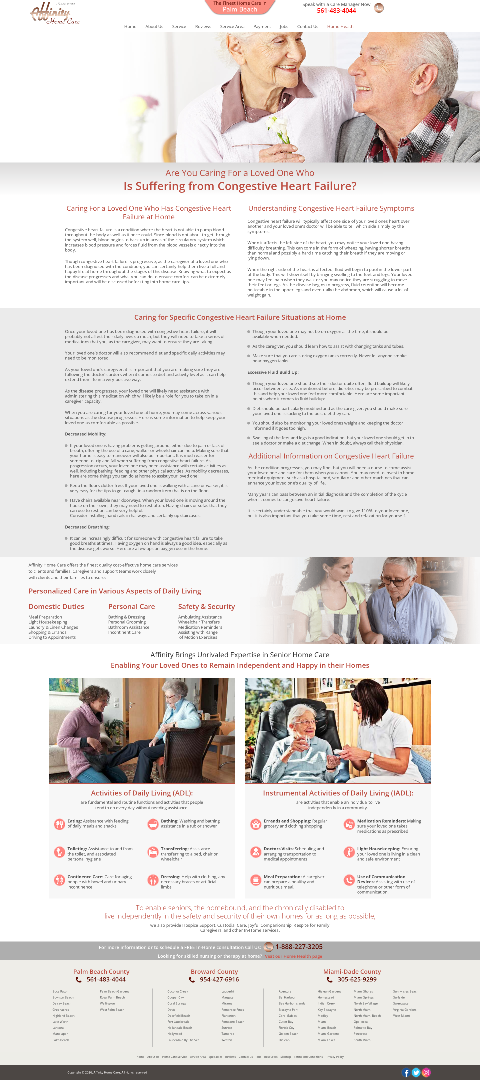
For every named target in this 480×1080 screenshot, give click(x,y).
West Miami (401, 1016)
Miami (322, 1022)
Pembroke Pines (233, 1010)
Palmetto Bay (363, 1028)
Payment (262, 26)
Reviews (203, 26)
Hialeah (284, 1040)
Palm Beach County (101, 971)
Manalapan (60, 1034)
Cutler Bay (286, 1022)
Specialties (215, 1056)
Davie (172, 1010)
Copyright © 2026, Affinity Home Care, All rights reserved (107, 1072)
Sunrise (227, 1028)
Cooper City (176, 997)
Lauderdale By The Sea (184, 1040)
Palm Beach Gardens (114, 991)
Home (130, 26)
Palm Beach (60, 1040)
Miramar (228, 1003)
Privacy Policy (335, 1056)
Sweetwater (401, 1003)
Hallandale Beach (180, 1028)
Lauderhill (228, 991)
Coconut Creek (178, 991)
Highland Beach (63, 1016)
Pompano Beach (233, 1022)
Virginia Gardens (404, 1010)
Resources (271, 1056)
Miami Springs (364, 997)
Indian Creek (326, 1003)
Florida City (286, 1028)
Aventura (285, 991)
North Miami (362, 1010)
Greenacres (60, 1010)
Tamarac (228, 1034)
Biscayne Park (288, 1010)
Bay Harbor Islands (292, 1003)
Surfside (399, 997)
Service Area (232, 26)
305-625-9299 (357, 979)
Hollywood (175, 1034)
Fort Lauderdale (179, 1022)
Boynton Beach (63, 997)
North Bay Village (366, 1003)
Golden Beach (288, 1034)
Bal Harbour (287, 997)
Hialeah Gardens (329, 991)
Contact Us (307, 26)
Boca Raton (60, 991)
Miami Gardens (328, 1034)
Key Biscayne (327, 1010)
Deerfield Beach (179, 1016)
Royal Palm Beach (112, 997)
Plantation (229, 1016)
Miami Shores (363, 991)
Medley (323, 1016)
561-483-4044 (106, 979)
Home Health (340, 26)
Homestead (326, 997)
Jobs (284, 26)
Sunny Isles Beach (405, 991)
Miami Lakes (326, 1040)
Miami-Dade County (352, 971)
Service (179, 26)
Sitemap (285, 1056)
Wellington (107, 1003)
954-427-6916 (219, 979)
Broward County (214, 971)
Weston (227, 1040)
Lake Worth (60, 1022)
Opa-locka (361, 1022)
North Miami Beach (367, 1016)
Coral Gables (288, 1016)
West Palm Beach (112, 1010)
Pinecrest (360, 1034)
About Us (154, 26)
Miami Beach (327, 1028)
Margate (228, 997)
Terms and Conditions (308, 1056)
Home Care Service (174, 1056)
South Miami (362, 1040)
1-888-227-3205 (299, 946)
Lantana (58, 1028)
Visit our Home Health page (293, 956)
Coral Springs (177, 1003)
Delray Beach (61, 1003)
